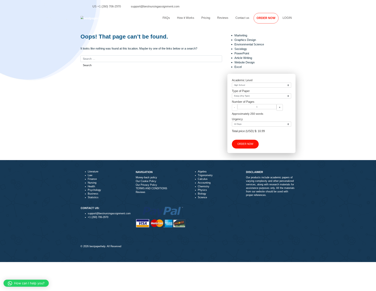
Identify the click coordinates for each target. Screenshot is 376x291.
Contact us (242, 17)
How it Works (185, 17)
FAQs (166, 17)
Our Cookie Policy (146, 181)
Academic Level (242, 80)
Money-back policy (146, 177)
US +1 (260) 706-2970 (106, 6)
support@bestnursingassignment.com (155, 6)
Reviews (222, 17)
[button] (26, 283)
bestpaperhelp (97, 246)
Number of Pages (243, 101)
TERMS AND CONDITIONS (151, 188)
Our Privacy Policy (146, 185)
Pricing (205, 17)
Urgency (237, 119)
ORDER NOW (266, 18)
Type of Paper (241, 91)
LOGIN (287, 17)
